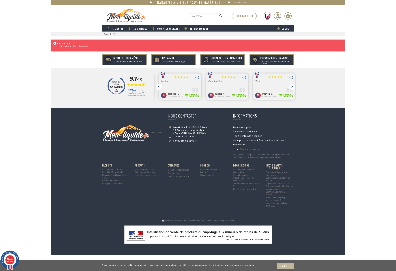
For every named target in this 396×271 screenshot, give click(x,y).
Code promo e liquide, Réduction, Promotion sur (258, 140)
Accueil (107, 34)
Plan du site (239, 144)
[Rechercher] (220, 16)
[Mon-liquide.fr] (124, 15)
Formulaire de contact (184, 140)
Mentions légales (242, 127)
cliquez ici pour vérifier (224, 221)
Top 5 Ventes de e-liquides (247, 135)
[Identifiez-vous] (277, 16)
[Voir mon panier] (288, 16)
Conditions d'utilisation (245, 131)
